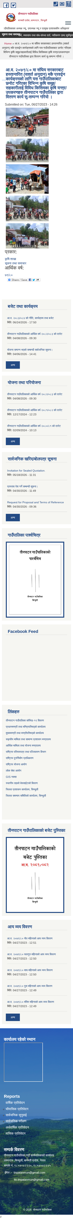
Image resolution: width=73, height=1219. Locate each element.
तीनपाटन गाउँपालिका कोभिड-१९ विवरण (25, 720)
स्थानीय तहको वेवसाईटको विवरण (22, 783)
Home (8, 43)
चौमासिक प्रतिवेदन (17, 1109)
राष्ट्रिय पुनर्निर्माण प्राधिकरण (19, 758)
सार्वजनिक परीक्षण (16, 1121)
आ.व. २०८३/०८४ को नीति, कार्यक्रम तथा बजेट (30, 318)
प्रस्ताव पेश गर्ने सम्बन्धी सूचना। (22, 486)
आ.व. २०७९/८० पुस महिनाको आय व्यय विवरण (29, 986)
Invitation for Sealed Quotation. (26, 470)
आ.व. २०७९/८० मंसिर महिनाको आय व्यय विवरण (30, 1001)
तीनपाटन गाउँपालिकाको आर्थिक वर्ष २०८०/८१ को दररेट (34, 425)
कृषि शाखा (10, 259)
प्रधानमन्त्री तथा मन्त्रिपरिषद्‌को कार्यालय (26, 726)
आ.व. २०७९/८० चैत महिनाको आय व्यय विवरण (30, 938)
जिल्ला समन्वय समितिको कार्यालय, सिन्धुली (26, 795)
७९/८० (9, 275)
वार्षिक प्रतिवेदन (15, 1103)
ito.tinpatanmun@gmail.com (31, 1179)
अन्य (13, 365)
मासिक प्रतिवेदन (16, 1133)
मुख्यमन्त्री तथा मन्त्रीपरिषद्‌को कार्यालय (25, 733)
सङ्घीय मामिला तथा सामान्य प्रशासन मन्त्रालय (28, 739)
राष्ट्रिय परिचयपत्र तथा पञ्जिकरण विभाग (26, 751)
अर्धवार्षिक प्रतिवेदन (17, 1127)
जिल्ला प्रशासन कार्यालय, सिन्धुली (22, 789)
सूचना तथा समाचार (15, 263)
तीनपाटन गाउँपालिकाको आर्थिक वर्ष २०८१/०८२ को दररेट (34, 410)
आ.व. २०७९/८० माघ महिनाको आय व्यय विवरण (30, 970)
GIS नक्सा (11, 776)
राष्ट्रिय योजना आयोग (16, 764)
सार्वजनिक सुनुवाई (16, 1115)
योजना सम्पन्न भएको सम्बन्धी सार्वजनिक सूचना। (30, 349)
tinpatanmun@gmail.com (29, 1172)
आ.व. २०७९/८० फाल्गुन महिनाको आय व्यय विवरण (31, 954)
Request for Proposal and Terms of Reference (35, 502)
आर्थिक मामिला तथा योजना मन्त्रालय (23, 745)
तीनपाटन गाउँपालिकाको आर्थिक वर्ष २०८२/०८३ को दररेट (34, 333)
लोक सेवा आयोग (13, 770)
